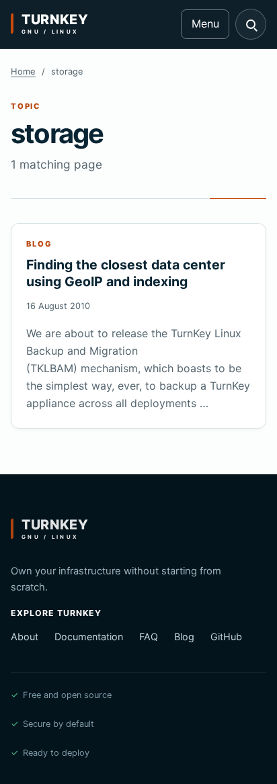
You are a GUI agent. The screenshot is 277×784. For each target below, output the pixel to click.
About (24, 636)
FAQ (148, 636)
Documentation (88, 636)
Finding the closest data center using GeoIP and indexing (125, 273)
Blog (184, 636)
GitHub (226, 636)
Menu (205, 23)
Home (23, 71)
